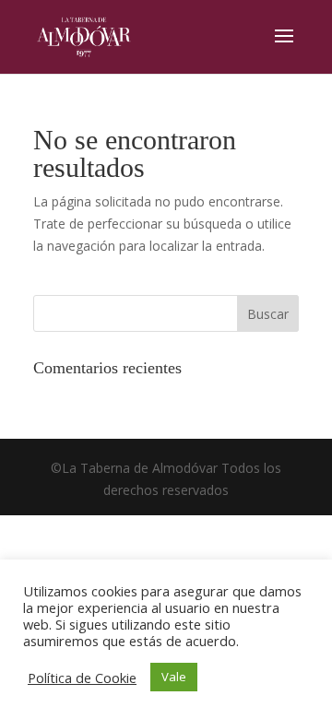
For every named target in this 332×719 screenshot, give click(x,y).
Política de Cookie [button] (82, 677)
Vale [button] (173, 676)
